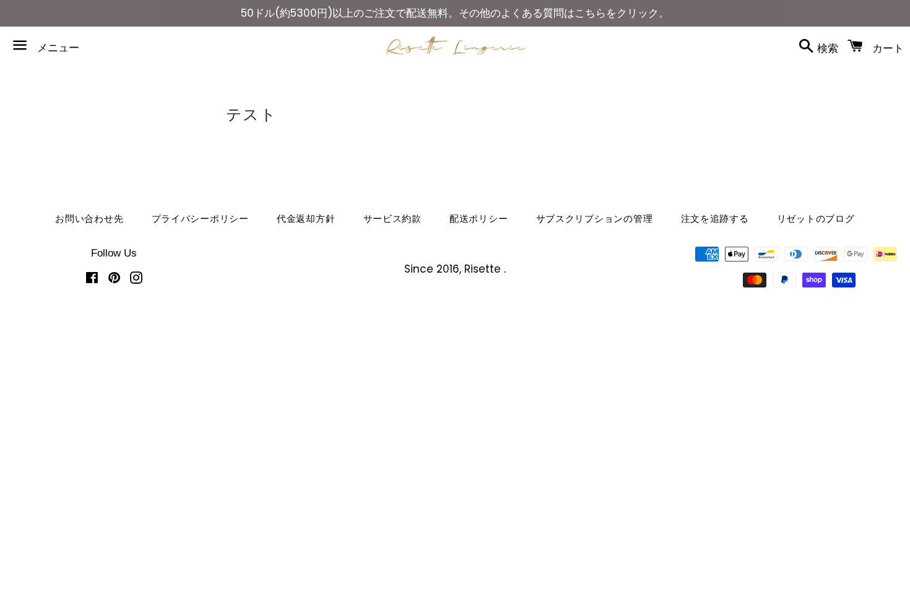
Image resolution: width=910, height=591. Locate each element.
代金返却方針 (306, 218)
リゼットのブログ (816, 218)
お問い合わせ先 (89, 218)
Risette (484, 268)
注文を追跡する (715, 218)
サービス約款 (392, 218)
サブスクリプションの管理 (594, 218)
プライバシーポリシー (200, 218)
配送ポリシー (478, 218)
